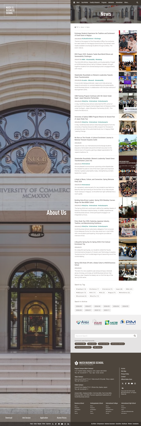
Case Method (84, 2)
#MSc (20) (102, 292)
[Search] (135, 336)
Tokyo (31, 424)
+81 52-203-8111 (82, 373)
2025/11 (107, 310)
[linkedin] (68, 424)
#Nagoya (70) (112, 292)
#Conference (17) (94, 289)
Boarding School (109, 409)
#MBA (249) (129, 289)
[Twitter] (52, 424)
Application (44, 418)
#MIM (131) (92, 292)
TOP (77, 27)
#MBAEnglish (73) (81, 292)
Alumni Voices (61, 418)
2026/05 (107, 306)
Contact (123, 376)
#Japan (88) (119, 289)
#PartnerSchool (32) (124, 292)
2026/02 (79, 310)
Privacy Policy (125, 374)
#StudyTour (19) (94, 296)
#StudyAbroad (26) (81, 296)
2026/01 (88, 310)
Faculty (76, 413)
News (87, 27)
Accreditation (78, 409)
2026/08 (79, 306)
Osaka (35, 424)
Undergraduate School (96, 403)
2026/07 (88, 306)
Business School (79, 403)
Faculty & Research (95, 2)
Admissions (111, 2)
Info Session (26, 418)
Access (123, 368)
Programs (104, 2)
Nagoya (39, 424)
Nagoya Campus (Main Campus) (84, 368)
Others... (126, 2)
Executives (118, 424)
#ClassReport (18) (81, 289)
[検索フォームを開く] (137, 2)
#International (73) (107, 289)
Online (43, 424)
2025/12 (97, 310)
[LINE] (58, 424)
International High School (128, 403)
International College (112, 403)
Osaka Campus (79, 385)
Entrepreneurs (100, 424)
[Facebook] (55, 424)
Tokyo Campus (79, 377)
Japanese (48, 424)
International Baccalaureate (127, 411)
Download (8, 418)
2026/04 (116, 306)
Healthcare (124, 424)
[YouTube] (62, 424)
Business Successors (110, 424)
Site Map (123, 371)
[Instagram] (65, 424)
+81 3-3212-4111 (82, 381)
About (78, 2)
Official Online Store (126, 379)
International (119, 2)
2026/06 (97, 306)
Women (130, 424)
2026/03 (125, 306)
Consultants (136, 424)
